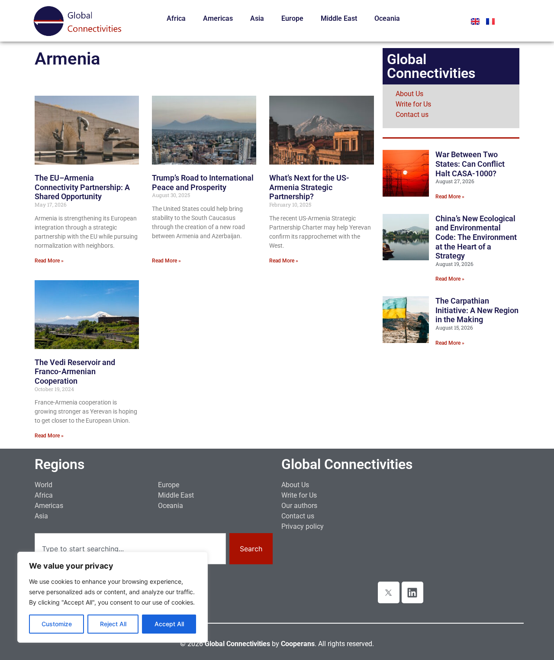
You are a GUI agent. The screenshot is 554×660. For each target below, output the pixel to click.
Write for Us (413, 104)
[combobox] (130, 548)
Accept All (169, 624)
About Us (409, 94)
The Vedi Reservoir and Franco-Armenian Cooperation (75, 371)
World (43, 485)
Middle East (339, 18)
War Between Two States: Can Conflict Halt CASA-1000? (470, 164)
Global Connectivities (346, 464)
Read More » (49, 261)
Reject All (113, 624)
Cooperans (298, 644)
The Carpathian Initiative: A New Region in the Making (477, 310)
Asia (257, 18)
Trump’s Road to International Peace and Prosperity (203, 182)
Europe (292, 18)
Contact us (412, 114)
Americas (218, 18)
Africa (176, 18)
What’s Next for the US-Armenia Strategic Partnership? (309, 187)
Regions (59, 464)
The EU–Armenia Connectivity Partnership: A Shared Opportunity (82, 187)
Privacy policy (302, 526)
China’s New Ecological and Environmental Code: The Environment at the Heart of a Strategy (476, 237)
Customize (57, 624)
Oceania (387, 18)
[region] (112, 597)
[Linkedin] (412, 592)
